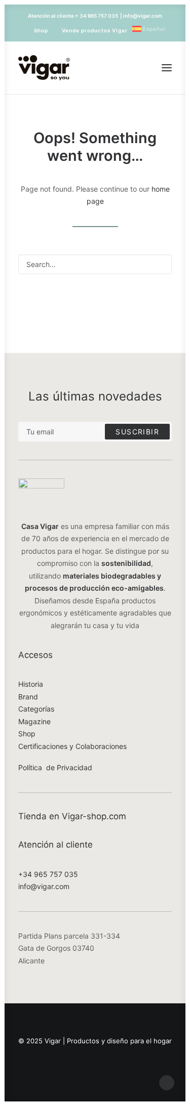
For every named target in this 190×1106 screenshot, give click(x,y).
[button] (166, 67)
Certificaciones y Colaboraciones (72, 746)
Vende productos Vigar (95, 30)
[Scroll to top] (166, 1082)
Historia (30, 684)
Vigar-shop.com (94, 816)
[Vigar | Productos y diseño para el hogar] (44, 67)
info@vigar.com (43, 886)
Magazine (34, 721)
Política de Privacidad (55, 767)
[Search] (95, 264)
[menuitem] (36, 30)
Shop (41, 30)
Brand (28, 696)
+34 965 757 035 (48, 874)
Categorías (36, 708)
